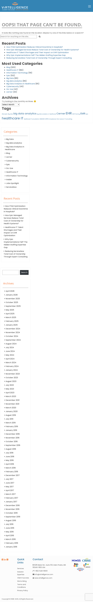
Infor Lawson (60, 119)
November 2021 (12, 404)
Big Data (10, 78)
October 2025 (12, 302)
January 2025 (12, 325)
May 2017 (10, 486)
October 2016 (12, 513)
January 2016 (11, 546)
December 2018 (13, 434)
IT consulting (68, 119)
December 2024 (13, 328)
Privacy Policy (22, 590)
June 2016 (10, 528)
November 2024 (13, 332)
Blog (8, 67)
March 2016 (11, 539)
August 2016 (11, 520)
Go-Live (9, 89)
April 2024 (10, 358)
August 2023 (11, 381)
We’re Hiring (22, 581)
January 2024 (12, 370)
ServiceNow (11, 187)
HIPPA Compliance (50, 119)
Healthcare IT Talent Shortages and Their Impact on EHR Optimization (37, 52)
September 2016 (13, 516)
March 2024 (11, 362)
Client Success (23, 578)
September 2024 (13, 340)
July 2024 (10, 347)
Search (24, 272)
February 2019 (12, 426)
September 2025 (13, 306)
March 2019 (11, 422)
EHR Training (76, 114)
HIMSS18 (42, 119)
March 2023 (11, 396)
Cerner (60, 113)
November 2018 (12, 437)
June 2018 (10, 456)
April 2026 (10, 291)
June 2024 (10, 351)
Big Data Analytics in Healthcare (20, 83)
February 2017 (12, 498)
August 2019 (11, 415)
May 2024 (10, 355)
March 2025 (11, 317)
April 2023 (10, 392)
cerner (9, 92)
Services (20, 568)
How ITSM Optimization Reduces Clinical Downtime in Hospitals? (34, 47)
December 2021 (13, 400)
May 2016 (10, 531)
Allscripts (4, 114)
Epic (8, 75)
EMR (82, 113)
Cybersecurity (12, 86)
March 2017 (11, 494)
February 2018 (12, 471)
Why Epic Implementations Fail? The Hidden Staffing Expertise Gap (36, 55)
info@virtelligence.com (44, 574)
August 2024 (11, 343)
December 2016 (13, 505)
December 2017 (13, 475)
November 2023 (13, 374)
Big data (10, 114)
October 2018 (12, 441)
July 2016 (9, 524)
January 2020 (12, 411)
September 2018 (13, 445)
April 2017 (10, 490)
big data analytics (14, 81)
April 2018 (10, 464)
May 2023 (10, 389)
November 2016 (12, 509)
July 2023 (10, 385)
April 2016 (10, 535)
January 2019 (11, 430)
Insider (9, 179)
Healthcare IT (12, 70)
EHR (69, 113)
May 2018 (10, 460)
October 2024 (12, 336)
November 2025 (13, 298)
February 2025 (12, 321)
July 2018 (9, 452)
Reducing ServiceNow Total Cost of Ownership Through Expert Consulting (39, 58)
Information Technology (17, 72)
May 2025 (10, 310)
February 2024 (12, 366)
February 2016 (12, 543)
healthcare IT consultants (31, 119)
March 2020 (11, 407)
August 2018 (11, 449)
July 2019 (9, 419)
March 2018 (11, 468)
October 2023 (12, 377)
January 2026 (12, 295)
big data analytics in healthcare (46, 114)
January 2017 (11, 501)
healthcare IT (12, 118)
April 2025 (10, 313)
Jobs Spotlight (12, 183)
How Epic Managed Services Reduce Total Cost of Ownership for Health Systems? (42, 49)
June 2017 (10, 483)
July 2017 (9, 479)
